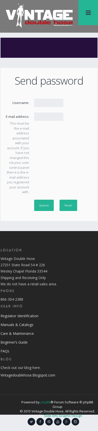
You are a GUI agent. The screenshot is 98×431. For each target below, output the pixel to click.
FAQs (5, 351)
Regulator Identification (19, 315)
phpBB (45, 402)
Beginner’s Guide (14, 342)
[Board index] (39, 15)
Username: (20, 102)
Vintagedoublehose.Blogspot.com (28, 375)
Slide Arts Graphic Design (63, 415)
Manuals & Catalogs (17, 324)
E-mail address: (17, 116)
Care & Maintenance (17, 333)
